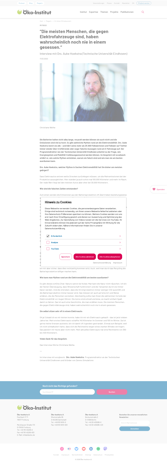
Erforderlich (56, 236)
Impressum (117, 263)
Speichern (65, 257)
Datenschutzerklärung (55, 228)
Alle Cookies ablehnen (85, 257)
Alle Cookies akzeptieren (110, 257)
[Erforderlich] (48, 236)
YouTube (55, 248)
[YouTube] (48, 249)
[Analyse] (48, 243)
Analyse (54, 242)
